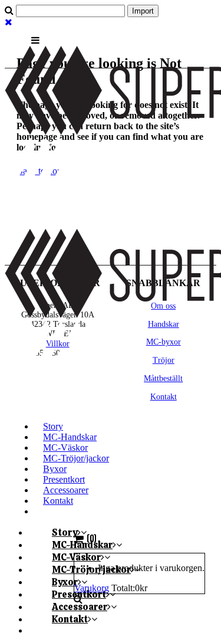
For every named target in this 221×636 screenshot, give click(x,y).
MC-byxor (163, 341)
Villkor (58, 343)
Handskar (163, 324)
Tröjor (163, 360)
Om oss (163, 305)
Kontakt (163, 396)
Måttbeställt (163, 378)
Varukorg (91, 588)
